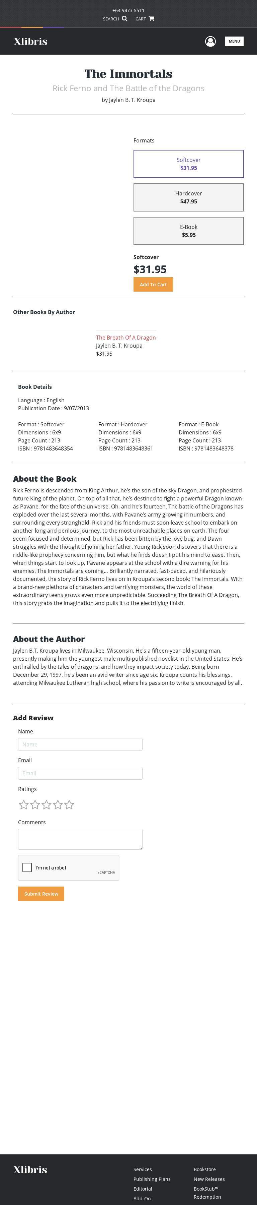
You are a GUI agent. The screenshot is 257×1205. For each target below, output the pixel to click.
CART (141, 19)
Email (25, 760)
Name (25, 731)
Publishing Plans (152, 1179)
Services (143, 1169)
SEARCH (111, 19)
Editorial (143, 1189)
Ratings (27, 789)
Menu (234, 41)
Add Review (33, 718)
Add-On (142, 1198)
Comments (32, 822)
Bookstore (205, 1169)
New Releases (209, 1179)
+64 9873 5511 (128, 10)
